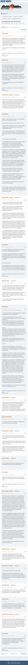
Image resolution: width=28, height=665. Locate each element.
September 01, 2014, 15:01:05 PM (8, 97)
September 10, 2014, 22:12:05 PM (8, 460)
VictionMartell (7, 417)
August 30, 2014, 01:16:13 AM (7, 62)
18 (19, 27)
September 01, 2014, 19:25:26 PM (8, 199)
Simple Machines (17, 663)
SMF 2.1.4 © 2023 (11, 663)
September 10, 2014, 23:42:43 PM (8, 587)
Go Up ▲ (19, 662)
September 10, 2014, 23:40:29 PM (8, 567)
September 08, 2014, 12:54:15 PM (8, 399)
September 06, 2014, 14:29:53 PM (8, 282)
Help (8, 662)
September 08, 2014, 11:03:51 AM (8, 308)
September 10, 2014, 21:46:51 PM (8, 433)
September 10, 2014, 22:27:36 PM (8, 474)
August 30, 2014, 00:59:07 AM (7, 35)
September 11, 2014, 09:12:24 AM (8, 601)
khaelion (5, 114)
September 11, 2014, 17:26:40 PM (8, 635)
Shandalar (6, 281)
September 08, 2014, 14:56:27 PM (8, 418)
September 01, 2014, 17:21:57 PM (8, 116)
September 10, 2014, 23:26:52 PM (8, 551)
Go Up (2, 653)
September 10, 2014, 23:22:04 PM (8, 493)
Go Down (3, 27)
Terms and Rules (13, 662)
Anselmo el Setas (8, 95)
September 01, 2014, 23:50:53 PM (8, 246)
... (17, 27)
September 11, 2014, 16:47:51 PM (8, 616)
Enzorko (5, 33)
